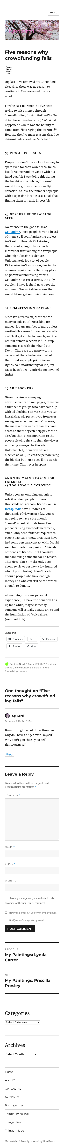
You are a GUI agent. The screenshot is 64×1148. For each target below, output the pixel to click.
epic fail (36, 667)
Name (10, 847)
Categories (17, 1013)
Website (11, 880)
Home (9, 1071)
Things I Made (14, 1130)
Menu (53, 12)
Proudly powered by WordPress (38, 1141)
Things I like (13, 1122)
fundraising (11, 671)
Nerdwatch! (11, 1141)
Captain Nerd (17, 664)
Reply (9, 754)
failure (45, 667)
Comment (12, 795)
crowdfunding (23, 667)
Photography (14, 1105)
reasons (23, 671)
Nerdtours (12, 1097)
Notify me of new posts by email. (27, 920)
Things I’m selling (17, 1113)
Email (10, 863)
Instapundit (13, 509)
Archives (15, 1045)
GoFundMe (12, 231)
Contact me (13, 1088)
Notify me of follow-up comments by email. (33, 912)
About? (10, 1080)
